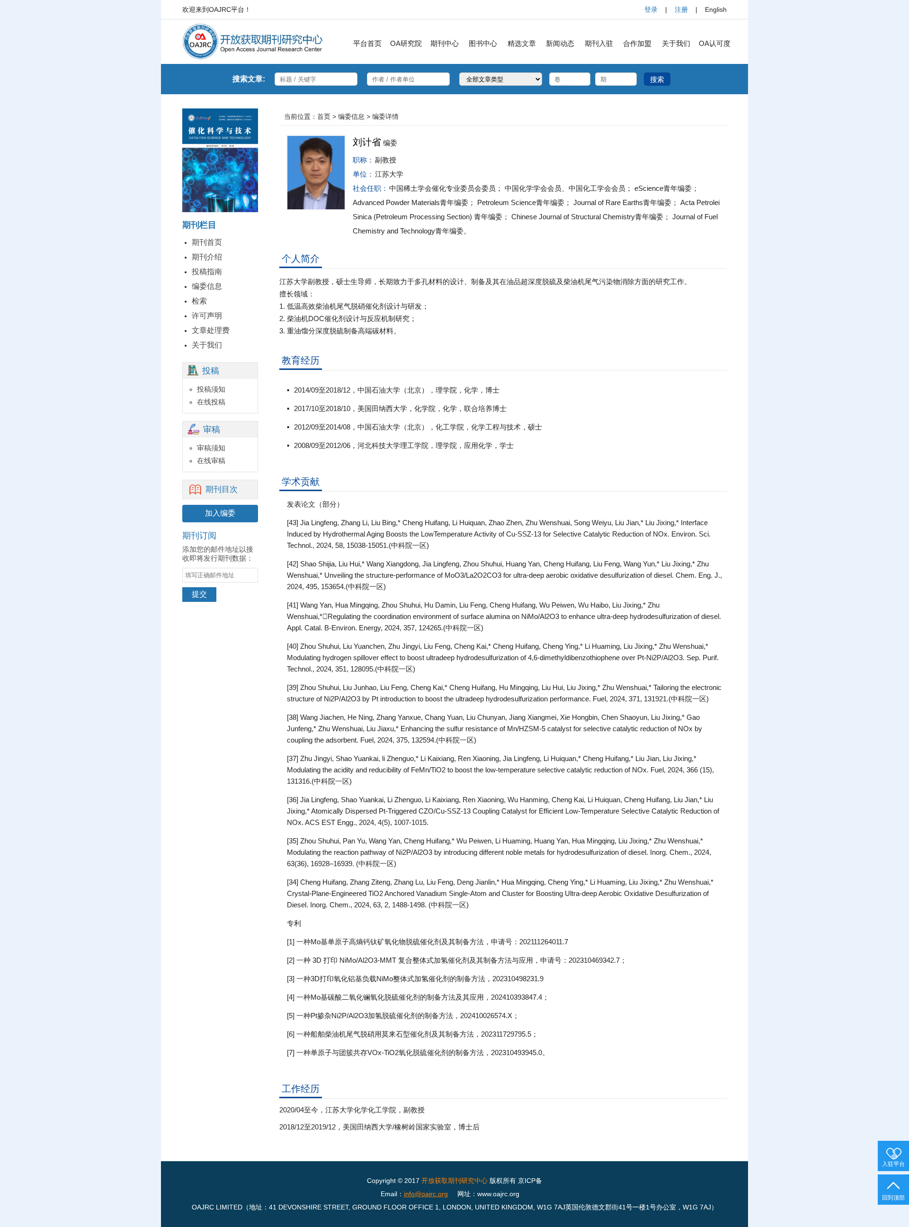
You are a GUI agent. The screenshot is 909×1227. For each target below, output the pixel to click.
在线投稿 (211, 402)
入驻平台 (893, 1164)
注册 (681, 9)
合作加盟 (637, 43)
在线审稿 (211, 461)
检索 (199, 301)
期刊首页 (207, 242)
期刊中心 (444, 43)
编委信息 (207, 286)
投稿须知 (211, 389)
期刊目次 (221, 489)
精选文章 (522, 43)
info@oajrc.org (426, 1194)
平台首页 (367, 43)
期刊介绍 (207, 257)
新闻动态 (560, 43)
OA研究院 (406, 43)
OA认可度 (715, 43)
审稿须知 (211, 448)
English (716, 9)
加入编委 (220, 513)
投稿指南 (207, 272)
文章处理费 (211, 330)
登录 (651, 9)
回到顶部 (893, 1197)
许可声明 (207, 316)
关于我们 (676, 43)
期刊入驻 (599, 43)
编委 (390, 143)
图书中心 (483, 43)
